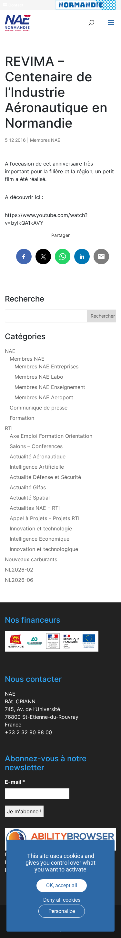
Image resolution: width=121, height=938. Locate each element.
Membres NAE (45, 140)
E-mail (15, 782)
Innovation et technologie (41, 528)
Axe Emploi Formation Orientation (51, 436)
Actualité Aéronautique (38, 456)
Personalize (61, 911)
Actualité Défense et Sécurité (45, 477)
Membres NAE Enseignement (50, 387)
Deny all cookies (61, 900)
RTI (9, 428)
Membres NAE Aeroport (44, 397)
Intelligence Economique (39, 539)
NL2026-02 (19, 569)
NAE (10, 351)
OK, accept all (61, 885)
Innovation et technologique (44, 549)
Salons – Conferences (36, 446)
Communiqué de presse (38, 407)
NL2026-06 (19, 580)
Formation (22, 418)
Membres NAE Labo (39, 377)
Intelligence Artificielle (37, 467)
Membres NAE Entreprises (46, 366)
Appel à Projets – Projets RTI (44, 518)
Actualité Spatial (30, 497)
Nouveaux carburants (31, 559)
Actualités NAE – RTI (35, 508)
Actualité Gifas (28, 487)
